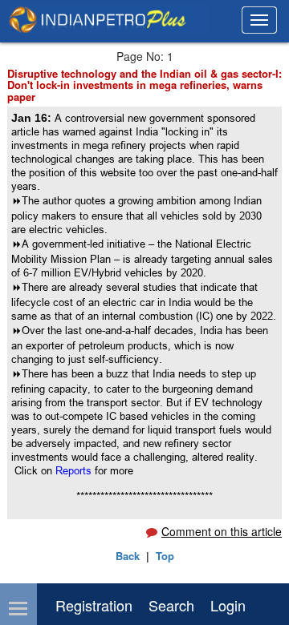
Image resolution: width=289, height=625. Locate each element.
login (228, 605)
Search (171, 605)
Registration (93, 605)
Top (165, 555)
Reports (75, 470)
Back (128, 555)
